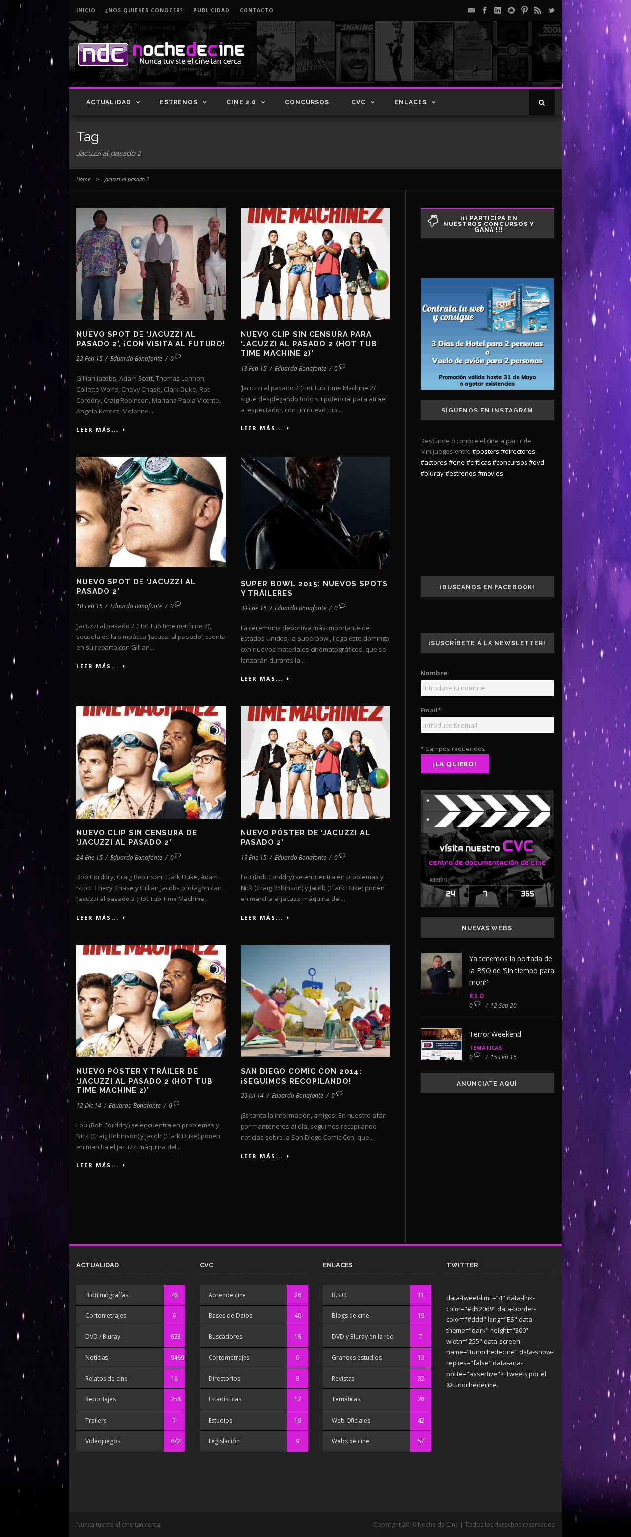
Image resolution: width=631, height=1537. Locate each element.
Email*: (432, 710)
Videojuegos (102, 1441)
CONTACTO (257, 10)
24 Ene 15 (89, 857)
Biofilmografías (106, 1295)
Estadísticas (225, 1399)
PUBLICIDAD (211, 10)
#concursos (509, 462)
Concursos (307, 102)
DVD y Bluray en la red (363, 1336)
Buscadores (225, 1336)
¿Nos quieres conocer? (144, 10)
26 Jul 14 (252, 1095)
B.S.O (476, 995)
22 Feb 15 (89, 358)
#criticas (478, 462)
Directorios (224, 1378)
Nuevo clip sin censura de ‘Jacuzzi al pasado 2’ (136, 837)
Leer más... (97, 429)
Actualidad (108, 102)
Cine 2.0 (241, 102)
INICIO (86, 10)
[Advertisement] (439, 62)
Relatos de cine (106, 1378)
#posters (485, 451)
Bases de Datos (230, 1316)
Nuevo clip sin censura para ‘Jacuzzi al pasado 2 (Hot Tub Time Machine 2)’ (309, 344)
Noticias (96, 1357)
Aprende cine (227, 1295)
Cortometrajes (105, 1316)
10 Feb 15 (89, 606)
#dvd (536, 462)
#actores (434, 462)
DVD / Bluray (102, 1336)
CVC (358, 102)
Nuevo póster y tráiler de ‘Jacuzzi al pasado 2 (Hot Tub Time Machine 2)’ (144, 1081)
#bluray (432, 473)
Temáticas (485, 1047)
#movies (490, 473)
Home (83, 179)
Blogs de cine (350, 1316)
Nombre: (435, 672)
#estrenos (460, 473)
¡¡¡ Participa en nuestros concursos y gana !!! (488, 224)
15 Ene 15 (254, 857)
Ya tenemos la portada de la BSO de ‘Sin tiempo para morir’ (511, 970)
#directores (518, 451)
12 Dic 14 (88, 1105)
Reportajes (100, 1399)
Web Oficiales (351, 1420)
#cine (457, 462)
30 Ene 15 (254, 608)
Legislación (224, 1441)
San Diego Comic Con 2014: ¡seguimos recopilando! (301, 1076)
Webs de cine (350, 1441)
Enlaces (410, 102)
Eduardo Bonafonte (136, 358)
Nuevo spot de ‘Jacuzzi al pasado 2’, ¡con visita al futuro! (150, 339)
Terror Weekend (495, 1034)
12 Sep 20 (504, 1005)
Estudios (220, 1420)
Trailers (95, 1420)
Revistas (343, 1378)
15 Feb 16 (504, 1057)
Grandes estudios (357, 1357)
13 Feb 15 (254, 368)
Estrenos (179, 102)
